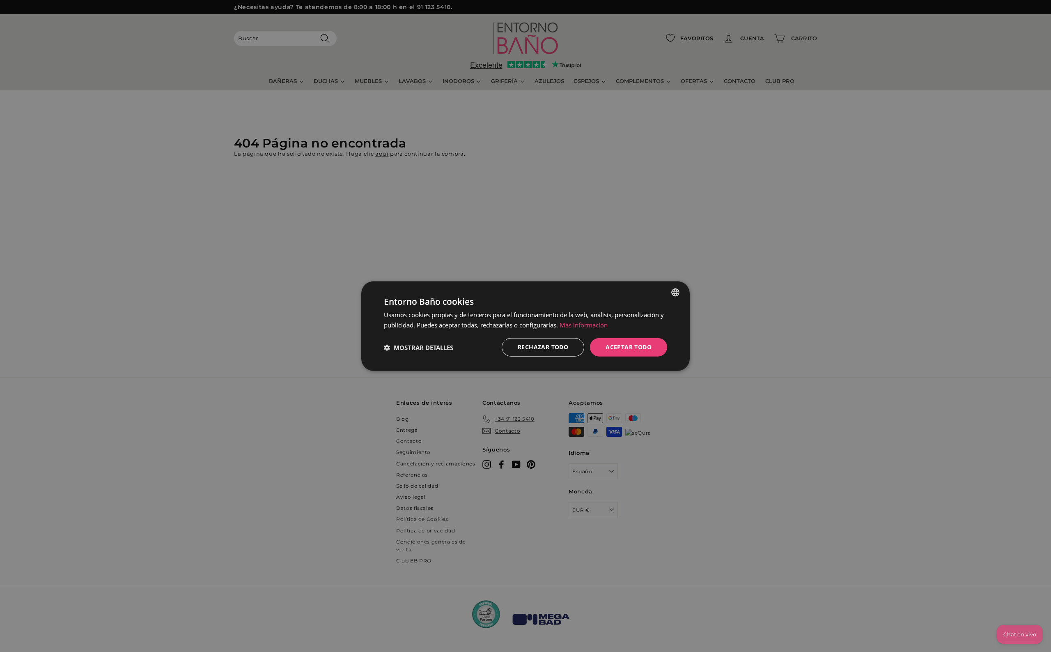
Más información (584, 324)
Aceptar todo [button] (629, 347)
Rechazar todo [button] (543, 347)
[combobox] (675, 292)
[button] (418, 347)
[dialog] (525, 326)
